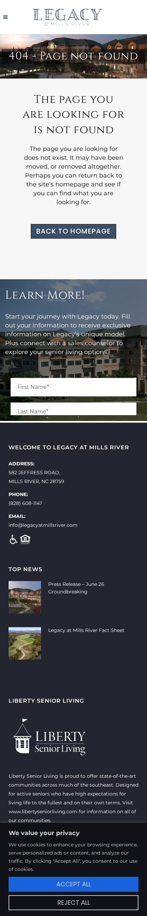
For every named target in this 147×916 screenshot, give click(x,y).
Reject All (73, 902)
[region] (73, 869)
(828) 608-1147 (25, 503)
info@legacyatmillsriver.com (43, 525)
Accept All (73, 884)
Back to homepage (73, 231)
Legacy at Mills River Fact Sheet (86, 630)
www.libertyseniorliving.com (43, 811)
